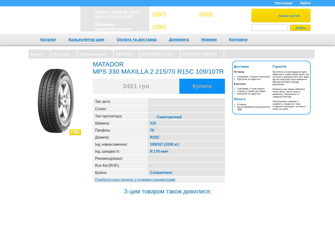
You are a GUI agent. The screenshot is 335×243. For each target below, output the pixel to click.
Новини (209, 39)
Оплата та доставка (137, 39)
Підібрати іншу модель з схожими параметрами (135, 180)
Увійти (305, 3)
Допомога (179, 39)
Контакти (238, 39)
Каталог (48, 39)
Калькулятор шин (86, 39)
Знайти (300, 28)
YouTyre (49, 21)
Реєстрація (283, 3)
